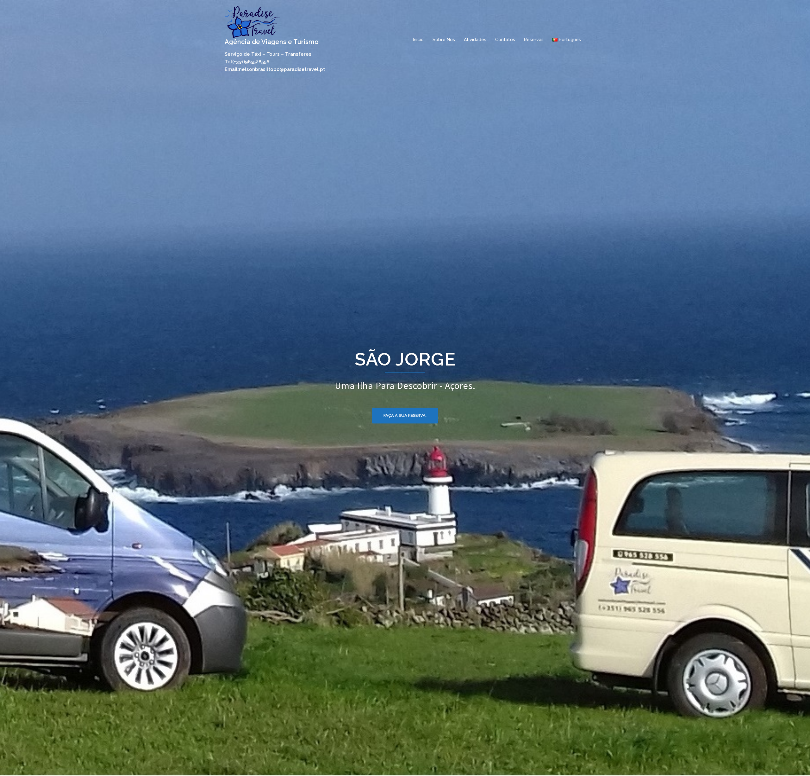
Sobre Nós (444, 39)
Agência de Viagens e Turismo (272, 42)
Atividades (475, 39)
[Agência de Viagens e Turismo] (252, 21)
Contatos (505, 39)
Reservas (534, 39)
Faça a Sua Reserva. (405, 399)
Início (418, 39)
